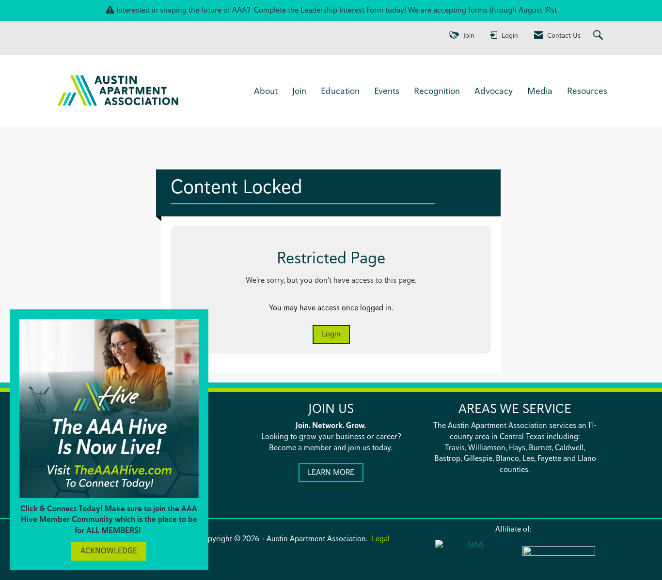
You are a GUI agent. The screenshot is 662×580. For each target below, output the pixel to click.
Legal (381, 539)
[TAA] (558, 557)
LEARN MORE (331, 472)
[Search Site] (599, 36)
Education (340, 90)
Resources (587, 90)
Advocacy (493, 90)
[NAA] (471, 556)
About (266, 90)
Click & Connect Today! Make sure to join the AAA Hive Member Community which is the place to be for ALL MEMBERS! (108, 520)
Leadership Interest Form (341, 10)
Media (539, 90)
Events (386, 90)
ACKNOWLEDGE (108, 551)
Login (331, 334)
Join (299, 90)
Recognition (437, 90)
